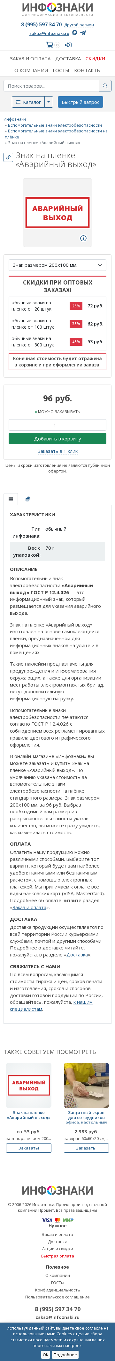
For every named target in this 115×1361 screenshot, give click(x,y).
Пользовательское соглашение (57, 1297)
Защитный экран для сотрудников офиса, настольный (86, 1117)
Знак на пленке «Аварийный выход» (29, 1115)
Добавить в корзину (57, 438)
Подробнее (65, 1355)
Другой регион (79, 25)
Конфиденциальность (57, 1290)
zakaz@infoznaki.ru (49, 33)
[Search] (105, 85)
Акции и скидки (57, 1248)
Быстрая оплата (57, 1256)
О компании (57, 1275)
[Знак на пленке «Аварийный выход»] (28, 1085)
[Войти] (69, 45)
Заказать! (29, 1148)
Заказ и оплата (29, 907)
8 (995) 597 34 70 (41, 24)
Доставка (77, 954)
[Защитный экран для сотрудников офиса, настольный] (86, 1085)
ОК (45, 1355)
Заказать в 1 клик (58, 451)
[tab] (11, 499)
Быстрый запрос (80, 102)
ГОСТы (57, 1282)
